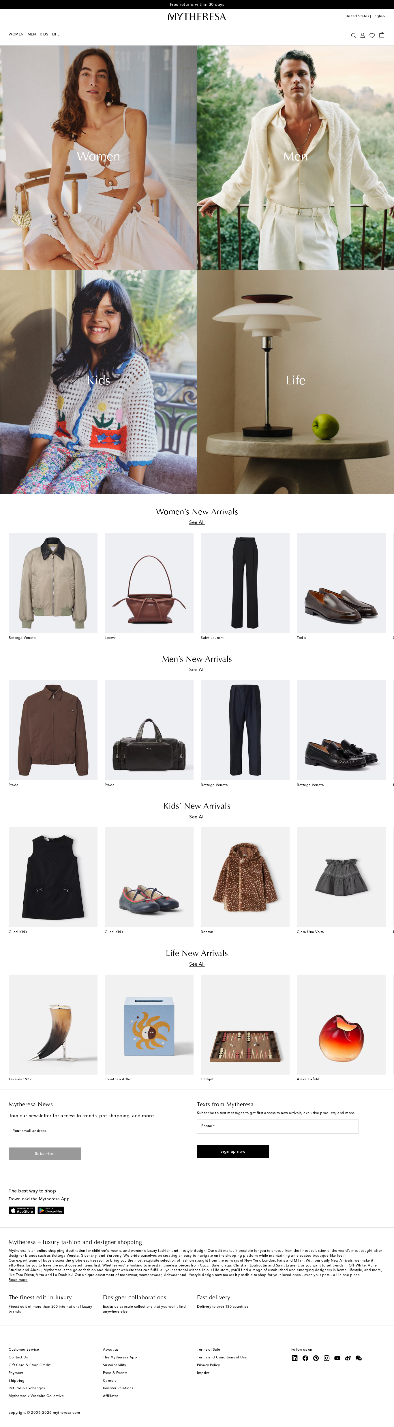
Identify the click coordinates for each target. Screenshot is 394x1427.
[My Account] (362, 34)
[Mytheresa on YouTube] (337, 1358)
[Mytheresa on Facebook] (305, 1358)
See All (197, 522)
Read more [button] (18, 1280)
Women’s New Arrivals (197, 512)
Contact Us (18, 1357)
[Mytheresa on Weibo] (348, 1358)
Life (296, 381)
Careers (110, 1381)
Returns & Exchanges (27, 1388)
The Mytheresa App (120, 1357)
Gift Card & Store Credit (29, 1365)
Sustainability (114, 1365)
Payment (16, 1373)
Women (99, 157)
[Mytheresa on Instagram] (326, 1358)
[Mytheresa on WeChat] (358, 1358)
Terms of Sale (208, 1350)
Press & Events (115, 1373)
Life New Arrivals (197, 954)
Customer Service (24, 1350)
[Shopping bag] (381, 34)
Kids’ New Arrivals (197, 807)
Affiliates (111, 1396)
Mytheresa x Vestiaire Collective (36, 1396)
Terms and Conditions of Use (222, 1357)
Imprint (203, 1373)
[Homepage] (197, 16)
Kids (98, 381)
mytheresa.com (66, 1413)
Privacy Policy (208, 1365)
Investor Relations (118, 1388)
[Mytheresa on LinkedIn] (294, 1358)
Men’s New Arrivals (197, 660)
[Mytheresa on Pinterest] (316, 1358)
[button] (353, 35)
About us (111, 1350)
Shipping (17, 1381)
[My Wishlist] (372, 34)
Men (295, 157)
